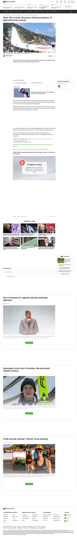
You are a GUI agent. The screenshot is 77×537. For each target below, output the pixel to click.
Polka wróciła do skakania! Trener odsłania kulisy (28, 248)
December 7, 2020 (27, 141)
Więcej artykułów (64, 273)
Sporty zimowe (23, 216)
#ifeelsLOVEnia (44, 139)
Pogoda (4, 528)
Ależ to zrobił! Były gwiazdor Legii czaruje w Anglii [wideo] (68, 261)
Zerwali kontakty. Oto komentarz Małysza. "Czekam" (45, 235)
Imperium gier (42, 528)
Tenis (16, 11)
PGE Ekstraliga (35, 520)
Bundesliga (34, 516)
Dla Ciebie (6, 11)
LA (61, 11)
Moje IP (28, 528)
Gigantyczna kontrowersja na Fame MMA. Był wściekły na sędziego (65, 271)
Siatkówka (21, 11)
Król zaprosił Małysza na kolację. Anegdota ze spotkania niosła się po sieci (11, 248)
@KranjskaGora (29, 139)
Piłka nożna (11, 11)
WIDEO (42, 11)
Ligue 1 (23, 520)
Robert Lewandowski (47, 514)
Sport (37, 528)
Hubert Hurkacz (56, 520)
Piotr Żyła (45, 520)
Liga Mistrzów (35, 514)
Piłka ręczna (47, 11)
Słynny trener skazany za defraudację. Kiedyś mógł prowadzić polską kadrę (46, 248)
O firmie (14, 526)
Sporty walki (36, 11)
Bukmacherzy (30, 11)
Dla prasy (19, 526)
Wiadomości (33, 528)
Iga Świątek (45, 518)
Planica (19, 216)
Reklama (39, 526)
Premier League (25, 516)
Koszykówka (53, 11)
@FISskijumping (37, 139)
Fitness (5, 520)
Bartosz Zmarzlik (56, 516)
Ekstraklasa (24, 514)
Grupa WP (11, 526)
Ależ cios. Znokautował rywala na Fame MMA (65, 265)
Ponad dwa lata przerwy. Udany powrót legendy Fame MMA (64, 268)
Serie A (33, 518)
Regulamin (44, 526)
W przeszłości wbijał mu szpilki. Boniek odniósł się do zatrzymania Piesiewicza (11, 235)
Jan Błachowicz (56, 518)
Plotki (25, 528)
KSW (4, 522)
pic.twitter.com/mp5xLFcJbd (19, 140)
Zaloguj (72, 1)
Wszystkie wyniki (68, 6)
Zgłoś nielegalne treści (11, 276)
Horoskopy (9, 528)
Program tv (14, 528)
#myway (50, 139)
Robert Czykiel (9, 55)
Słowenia (14, 216)
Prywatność (24, 526)
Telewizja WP (20, 528)
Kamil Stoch (55, 514)
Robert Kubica (46, 516)
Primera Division (25, 518)
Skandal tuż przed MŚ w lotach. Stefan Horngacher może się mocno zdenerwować (42, 93)
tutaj (25, 534)
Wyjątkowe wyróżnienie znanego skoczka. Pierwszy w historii (27, 235)
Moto (58, 11)
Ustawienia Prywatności (32, 526)
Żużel (25, 11)
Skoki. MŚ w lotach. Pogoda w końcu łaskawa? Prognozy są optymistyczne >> (31, 149)
